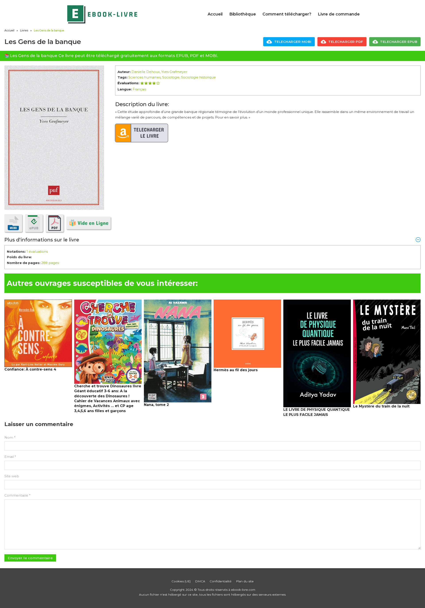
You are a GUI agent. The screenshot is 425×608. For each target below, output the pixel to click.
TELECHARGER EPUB (398, 42)
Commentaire (17, 495)
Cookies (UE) (181, 581)
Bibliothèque (242, 14)
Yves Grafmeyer (174, 72)
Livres (24, 30)
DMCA (200, 581)
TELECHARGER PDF (345, 42)
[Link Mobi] (13, 223)
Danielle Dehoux (145, 72)
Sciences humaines (144, 77)
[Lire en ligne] (88, 223)
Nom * (9, 437)
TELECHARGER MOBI (292, 42)
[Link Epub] (34, 223)
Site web (11, 476)
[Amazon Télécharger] (141, 133)
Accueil (215, 14)
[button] (212, 239)
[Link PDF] (54, 223)
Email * (10, 457)
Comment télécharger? (287, 14)
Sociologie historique (198, 77)
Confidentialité (221, 581)
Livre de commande (339, 14)
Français (139, 89)
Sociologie (171, 77)
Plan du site (245, 581)
